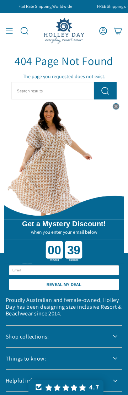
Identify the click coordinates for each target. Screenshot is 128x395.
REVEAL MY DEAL (64, 284)
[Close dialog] (116, 106)
